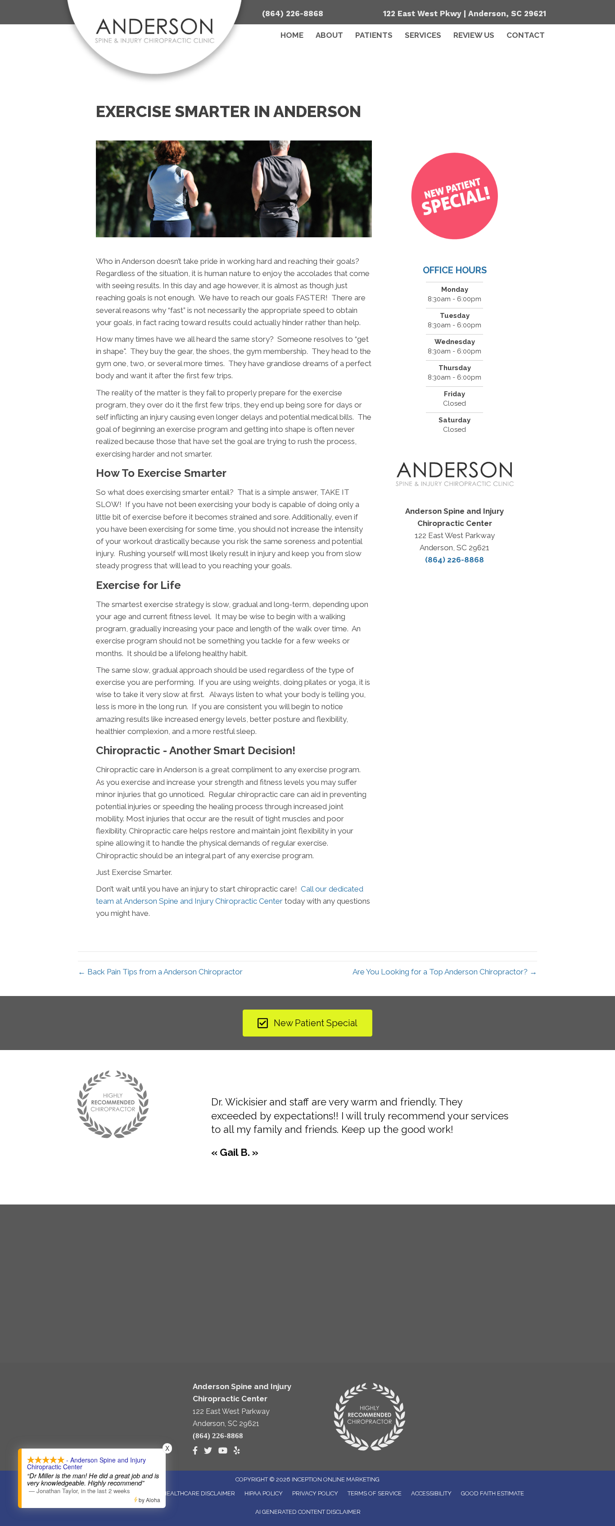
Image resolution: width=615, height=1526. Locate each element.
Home (291, 35)
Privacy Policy (315, 1493)
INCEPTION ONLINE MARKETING (336, 1479)
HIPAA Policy (263, 1493)
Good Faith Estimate (492, 1493)
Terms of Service (375, 1493)
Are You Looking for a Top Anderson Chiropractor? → (445, 971)
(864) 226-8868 (292, 13)
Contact (525, 35)
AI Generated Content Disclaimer (308, 1511)
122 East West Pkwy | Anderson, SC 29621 (464, 13)
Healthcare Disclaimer (199, 1493)
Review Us (473, 35)
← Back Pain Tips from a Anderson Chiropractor (160, 971)
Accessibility (431, 1493)
